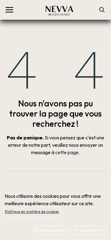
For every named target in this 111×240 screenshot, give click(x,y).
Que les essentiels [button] (50, 230)
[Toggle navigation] (9, 9)
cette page (67, 152)
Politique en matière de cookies (32, 211)
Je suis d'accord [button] (88, 230)
